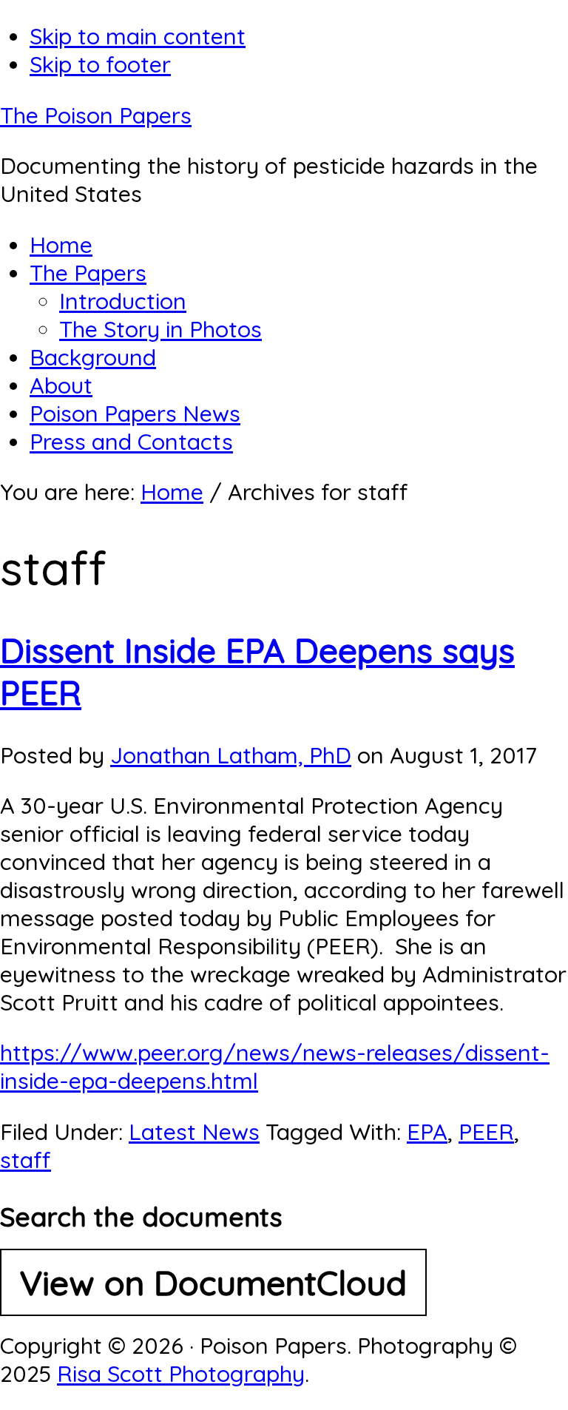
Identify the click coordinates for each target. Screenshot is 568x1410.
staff (25, 1160)
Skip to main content (138, 36)
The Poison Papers (96, 115)
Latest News (194, 1132)
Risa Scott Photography (181, 1374)
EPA (427, 1132)
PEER (486, 1132)
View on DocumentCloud (213, 1282)
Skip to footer (100, 64)
